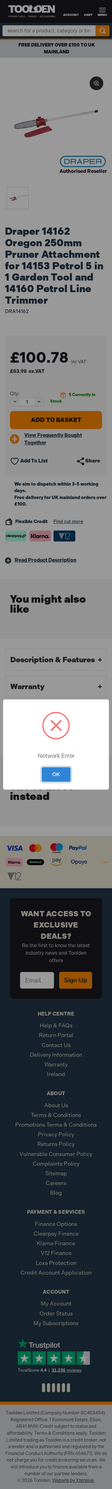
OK (56, 774)
